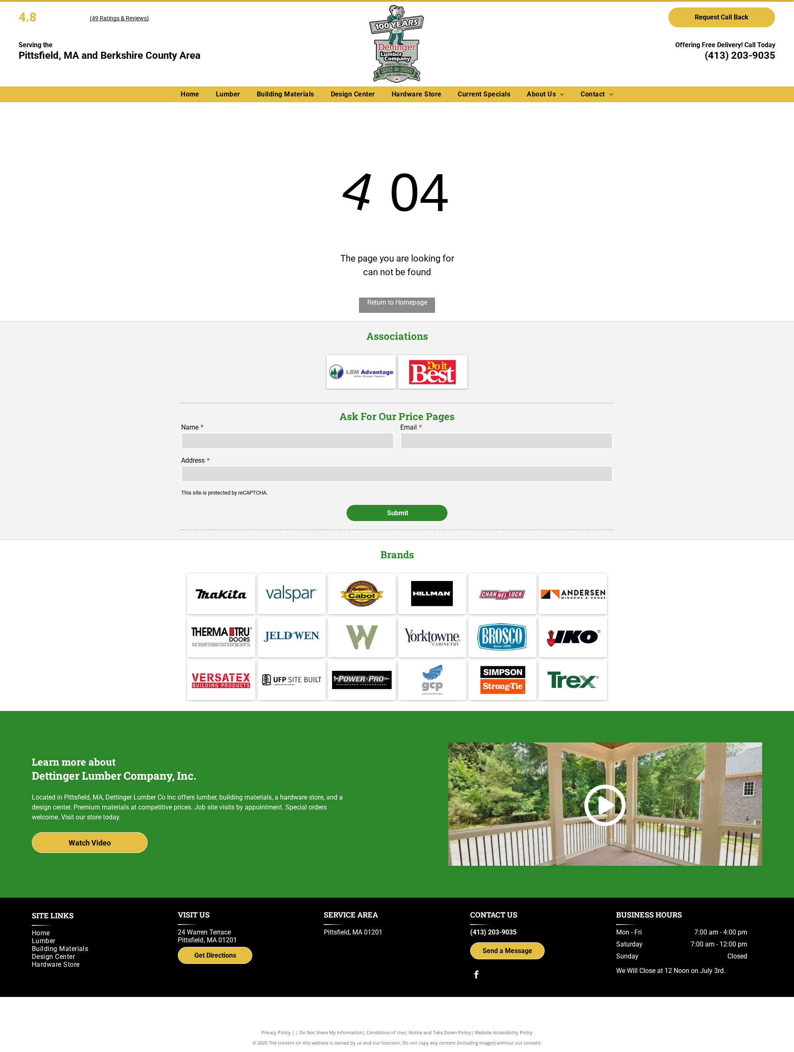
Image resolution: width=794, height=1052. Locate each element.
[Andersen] (573, 594)
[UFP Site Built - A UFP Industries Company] (291, 680)
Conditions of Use (385, 1032)
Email (408, 427)
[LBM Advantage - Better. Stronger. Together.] (361, 372)
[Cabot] (362, 594)
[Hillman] (432, 594)
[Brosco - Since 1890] (502, 637)
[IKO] (573, 637)
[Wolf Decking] (362, 637)
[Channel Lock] (502, 594)
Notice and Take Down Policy (440, 1032)
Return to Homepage (397, 302)
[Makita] (221, 594)
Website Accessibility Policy (504, 1032)
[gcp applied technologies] (432, 680)
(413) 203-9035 (740, 55)
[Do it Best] (432, 372)
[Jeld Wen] (291, 637)
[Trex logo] (573, 680)
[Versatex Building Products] (221, 680)
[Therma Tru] (221, 637)
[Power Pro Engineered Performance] (362, 680)
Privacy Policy (276, 1032)
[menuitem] (190, 94)
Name (189, 427)
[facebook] (476, 975)
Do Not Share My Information (331, 1032)
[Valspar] (291, 594)
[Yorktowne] (432, 637)
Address (193, 460)
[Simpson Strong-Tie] (502, 680)
